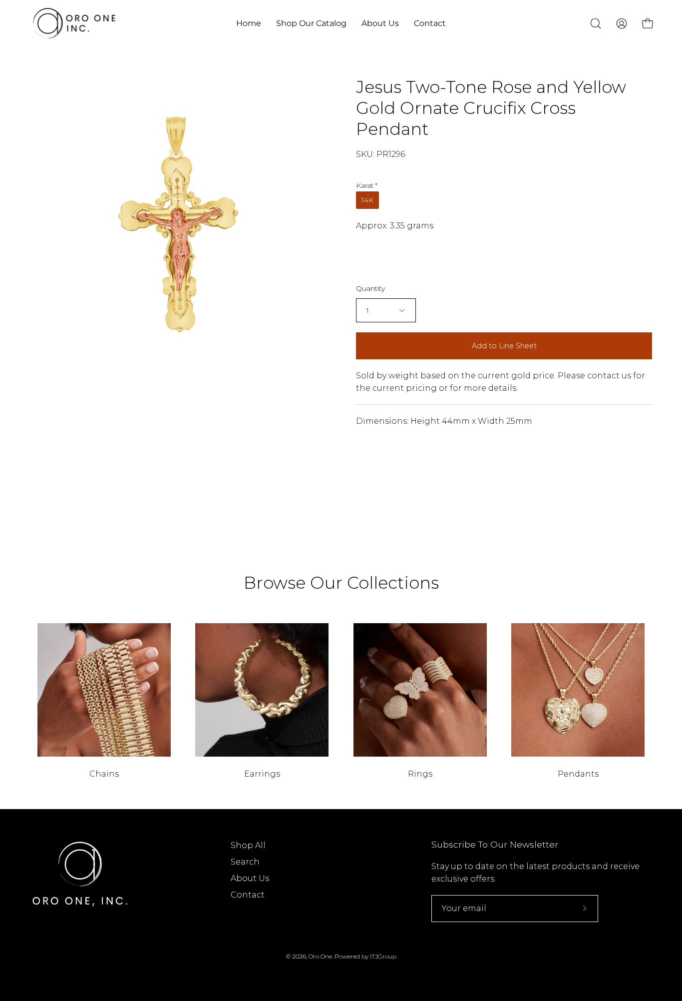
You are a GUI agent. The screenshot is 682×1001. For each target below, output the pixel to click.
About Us (250, 878)
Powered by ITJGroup (365, 956)
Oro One (320, 956)
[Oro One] (75, 23)
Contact (248, 895)
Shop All (248, 845)
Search (245, 862)
